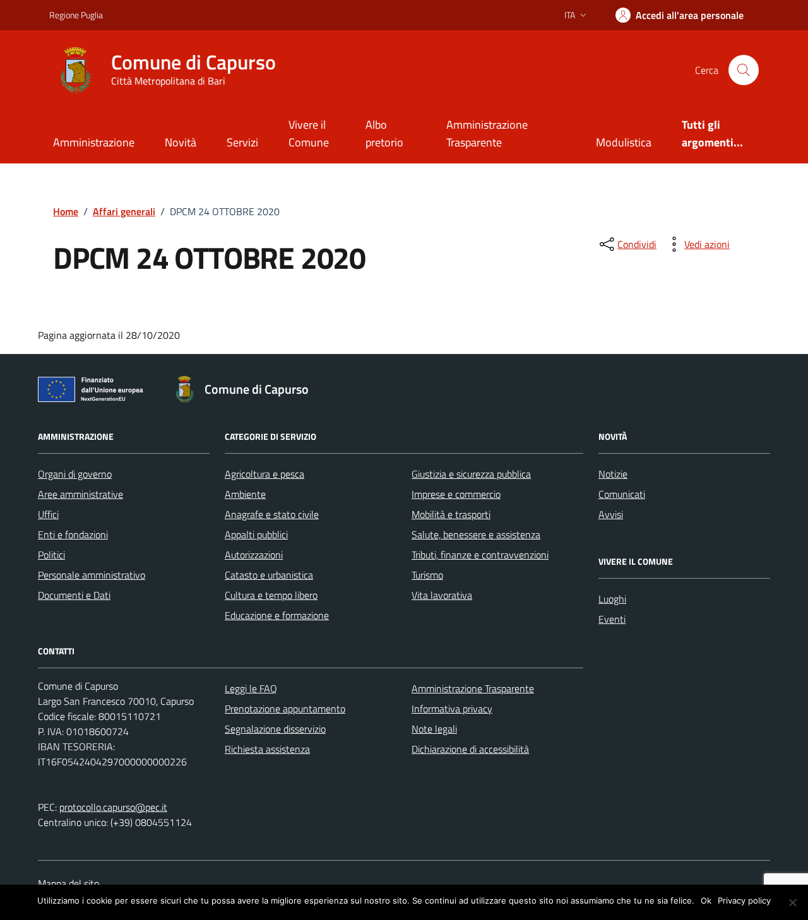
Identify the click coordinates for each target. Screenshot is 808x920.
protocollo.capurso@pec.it (113, 807)
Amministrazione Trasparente (487, 133)
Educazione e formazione (277, 615)
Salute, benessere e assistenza (476, 534)
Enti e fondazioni (73, 534)
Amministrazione (93, 142)
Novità (180, 142)
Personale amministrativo (91, 574)
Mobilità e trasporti (451, 514)
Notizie (612, 473)
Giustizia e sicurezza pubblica (471, 473)
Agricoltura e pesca (264, 473)
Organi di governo (75, 473)
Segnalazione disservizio (275, 728)
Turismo (427, 574)
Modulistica (623, 142)
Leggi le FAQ (251, 688)
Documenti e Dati (74, 595)
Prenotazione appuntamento (285, 708)
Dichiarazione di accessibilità (470, 749)
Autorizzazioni (254, 554)
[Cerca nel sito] (743, 70)
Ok (706, 900)
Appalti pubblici (256, 534)
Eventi (612, 619)
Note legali (434, 728)
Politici (51, 554)
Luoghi (612, 598)
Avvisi (610, 514)
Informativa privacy (452, 708)
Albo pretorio (384, 133)
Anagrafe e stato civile (272, 514)
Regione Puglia (76, 14)
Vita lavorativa (442, 595)
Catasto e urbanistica (269, 574)
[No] (792, 902)
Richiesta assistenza (267, 749)
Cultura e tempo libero (271, 595)
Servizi (242, 142)
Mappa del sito (68, 883)
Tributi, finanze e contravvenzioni (480, 554)
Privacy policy (744, 900)
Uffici (48, 514)
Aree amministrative (80, 494)
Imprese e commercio (456, 494)
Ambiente (245, 494)
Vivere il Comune (308, 133)
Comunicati (621, 494)
